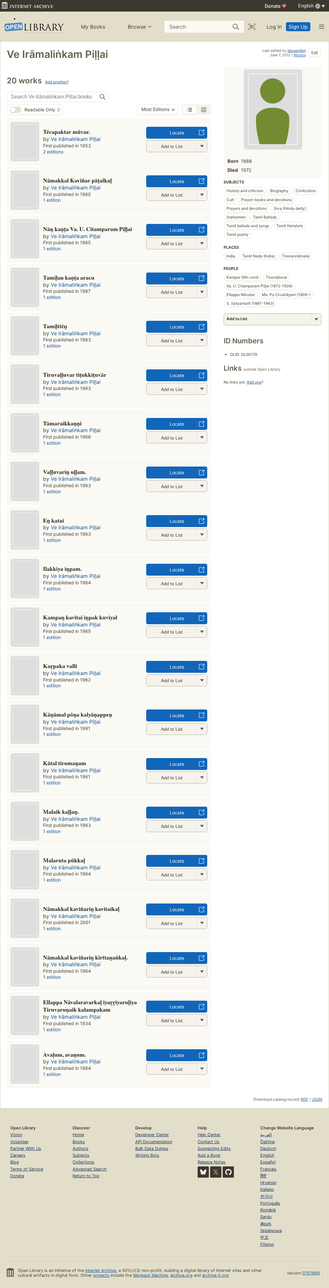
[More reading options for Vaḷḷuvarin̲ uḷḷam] (202, 486)
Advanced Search (90, 1169)
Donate (276, 6)
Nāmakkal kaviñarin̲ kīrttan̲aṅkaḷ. (85, 957)
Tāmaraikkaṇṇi (62, 423)
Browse (137, 26)
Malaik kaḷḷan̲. (61, 811)
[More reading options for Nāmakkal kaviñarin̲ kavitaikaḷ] (202, 923)
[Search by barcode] (252, 27)
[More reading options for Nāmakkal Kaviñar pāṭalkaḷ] (202, 195)
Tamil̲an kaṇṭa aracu (68, 277)
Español (268, 1162)
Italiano (267, 1189)
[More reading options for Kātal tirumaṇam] (202, 777)
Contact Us (208, 1141)
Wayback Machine (150, 1275)
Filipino (267, 1244)
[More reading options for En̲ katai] (202, 535)
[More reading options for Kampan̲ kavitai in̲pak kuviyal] (202, 632)
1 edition (52, 200)
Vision (16, 1134)
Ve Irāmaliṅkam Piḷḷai (76, 139)
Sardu (265, 1216)
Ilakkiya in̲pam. (62, 568)
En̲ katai (53, 520)
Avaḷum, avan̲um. (64, 1054)
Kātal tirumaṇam (64, 763)
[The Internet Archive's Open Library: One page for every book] (34, 26)
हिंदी (263, 1175)
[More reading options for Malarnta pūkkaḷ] (202, 874)
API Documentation (153, 1141)
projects (101, 1275)
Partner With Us (25, 1148)
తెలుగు (265, 1223)
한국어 (266, 1196)
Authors (80, 1148)
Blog (14, 1162)
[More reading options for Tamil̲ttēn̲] (202, 340)
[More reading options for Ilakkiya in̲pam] (202, 583)
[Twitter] (215, 1172)
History (300, 55)
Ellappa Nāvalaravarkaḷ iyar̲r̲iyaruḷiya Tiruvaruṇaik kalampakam (90, 1006)
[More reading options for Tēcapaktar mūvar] (202, 146)
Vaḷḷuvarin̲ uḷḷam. (64, 472)
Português (270, 1203)
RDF (304, 1099)
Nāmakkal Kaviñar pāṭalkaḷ (77, 180)
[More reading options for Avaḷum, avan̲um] (202, 1069)
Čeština (267, 1141)
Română (268, 1210)
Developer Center (152, 1134)
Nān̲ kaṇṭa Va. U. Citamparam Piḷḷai (87, 229)
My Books (93, 26)
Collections (83, 1162)
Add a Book (209, 1155)
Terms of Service (26, 1169)
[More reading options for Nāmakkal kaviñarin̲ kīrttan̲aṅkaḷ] (202, 972)
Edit (314, 52)
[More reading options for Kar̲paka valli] (202, 680)
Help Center (209, 1134)
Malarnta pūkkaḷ (64, 860)
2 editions (53, 151)
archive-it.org (215, 1275)
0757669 (311, 1273)
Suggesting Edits (214, 1148)
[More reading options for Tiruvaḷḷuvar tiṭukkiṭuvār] (202, 389)
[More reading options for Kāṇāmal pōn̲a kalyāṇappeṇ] (202, 729)
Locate (177, 132)
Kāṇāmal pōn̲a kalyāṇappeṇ (77, 714)
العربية (266, 1134)
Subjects (81, 1155)
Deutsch (268, 1148)
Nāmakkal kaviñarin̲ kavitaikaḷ (81, 908)
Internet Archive (100, 1270)
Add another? (57, 81)
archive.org (181, 1275)
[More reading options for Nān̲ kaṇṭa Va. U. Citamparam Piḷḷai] (202, 243)
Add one (254, 382)
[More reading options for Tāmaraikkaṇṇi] (202, 437)
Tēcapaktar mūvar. (66, 131)
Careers (17, 1155)
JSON (317, 1099)
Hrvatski (268, 1182)
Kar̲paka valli (60, 666)
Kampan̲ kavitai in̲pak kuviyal (80, 617)
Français (268, 1169)
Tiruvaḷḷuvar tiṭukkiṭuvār (74, 374)
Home (78, 1134)
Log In (274, 26)
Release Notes (212, 1162)
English (267, 1155)
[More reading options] (316, 319)
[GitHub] (228, 1172)
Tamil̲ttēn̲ (55, 326)
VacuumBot (296, 50)
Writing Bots (147, 1155)
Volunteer (19, 1141)
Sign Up (298, 26)
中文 (264, 1237)
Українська (271, 1230)
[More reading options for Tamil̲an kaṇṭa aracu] (202, 292)
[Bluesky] (203, 1172)
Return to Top (86, 1175)
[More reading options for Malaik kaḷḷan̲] (202, 826)
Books (79, 1141)
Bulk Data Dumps (151, 1148)
